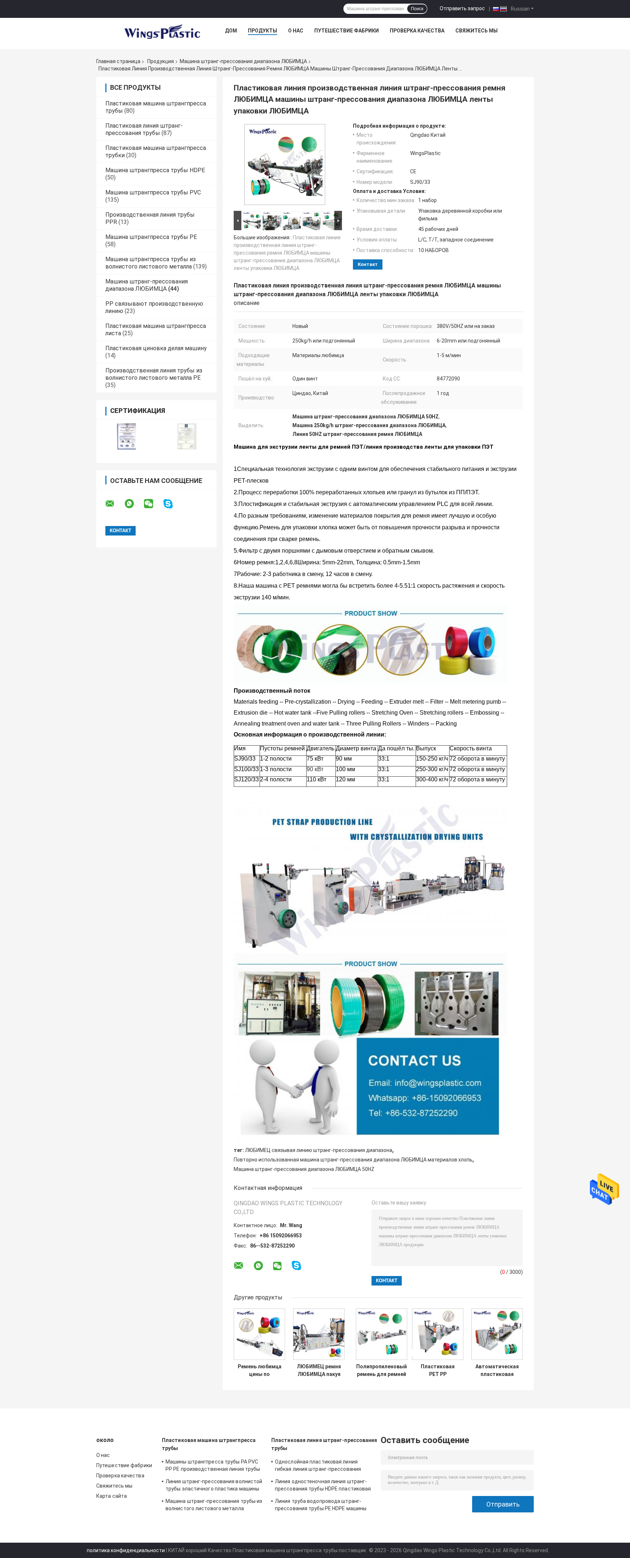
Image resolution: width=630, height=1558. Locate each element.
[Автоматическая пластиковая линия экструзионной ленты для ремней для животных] (497, 1334)
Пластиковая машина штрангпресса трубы (209, 1444)
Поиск (417, 8)
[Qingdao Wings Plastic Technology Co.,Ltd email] (114, 504)
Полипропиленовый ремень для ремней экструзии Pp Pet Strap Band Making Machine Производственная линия (381, 1370)
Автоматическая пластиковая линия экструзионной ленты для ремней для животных (497, 1370)
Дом (231, 31)
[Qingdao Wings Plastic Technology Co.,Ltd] (162, 32)
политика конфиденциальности (126, 1550)
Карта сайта (111, 1496)
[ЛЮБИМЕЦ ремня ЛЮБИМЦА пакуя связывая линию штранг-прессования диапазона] (319, 1334)
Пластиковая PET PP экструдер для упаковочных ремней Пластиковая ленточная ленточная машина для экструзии (438, 1370)
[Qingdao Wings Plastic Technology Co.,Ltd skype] (172, 504)
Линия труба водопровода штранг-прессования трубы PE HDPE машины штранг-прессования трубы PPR (320, 1505)
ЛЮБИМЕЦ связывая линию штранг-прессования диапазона (318, 1150)
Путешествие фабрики (346, 31)
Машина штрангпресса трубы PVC (153, 192)
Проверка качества (417, 31)
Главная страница (118, 61)
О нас (295, 31)
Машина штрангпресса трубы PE (151, 236)
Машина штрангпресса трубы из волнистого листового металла (150, 263)
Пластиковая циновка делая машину (156, 348)
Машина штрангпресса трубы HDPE (155, 170)
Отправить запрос (462, 8)
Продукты (262, 31)
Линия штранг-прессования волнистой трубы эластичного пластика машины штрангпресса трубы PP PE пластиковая (214, 1486)
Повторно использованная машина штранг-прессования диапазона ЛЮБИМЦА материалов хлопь (353, 1160)
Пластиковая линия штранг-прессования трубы (144, 129)
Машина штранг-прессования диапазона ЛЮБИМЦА (243, 61)
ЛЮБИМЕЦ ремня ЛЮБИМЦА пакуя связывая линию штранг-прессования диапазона (319, 1370)
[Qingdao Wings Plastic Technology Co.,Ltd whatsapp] (134, 504)
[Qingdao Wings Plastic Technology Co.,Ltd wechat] (153, 504)
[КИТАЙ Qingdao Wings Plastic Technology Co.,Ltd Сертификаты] (126, 436)
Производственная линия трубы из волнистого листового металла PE (153, 374)
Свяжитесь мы (476, 31)
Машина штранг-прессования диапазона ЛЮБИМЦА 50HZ (304, 1169)
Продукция (160, 61)
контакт (368, 264)
